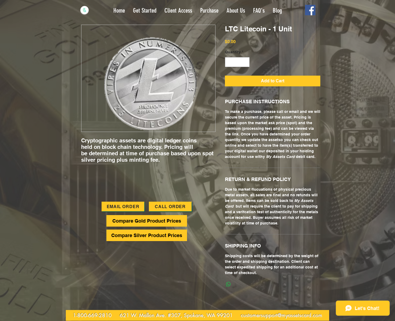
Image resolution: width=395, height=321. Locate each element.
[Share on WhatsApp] (228, 284)
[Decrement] (229, 62)
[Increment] (245, 62)
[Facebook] (310, 10)
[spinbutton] (237, 62)
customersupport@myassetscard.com (281, 315)
